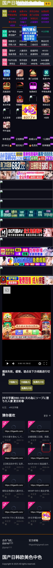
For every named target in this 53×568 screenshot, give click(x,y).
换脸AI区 (23, 45)
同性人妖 (12, 45)
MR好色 (34, 64)
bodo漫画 (45, 60)
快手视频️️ (23, 60)
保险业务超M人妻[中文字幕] (15, 491)
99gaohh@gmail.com (38, 544)
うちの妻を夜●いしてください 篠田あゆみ (21, 437)
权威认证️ (33, 139)
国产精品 (12, 31)
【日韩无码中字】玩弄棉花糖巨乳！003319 (22, 464)
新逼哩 (34, 60)
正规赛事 (20, 139)
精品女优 (45, 41)
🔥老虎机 (33, 145)
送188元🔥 (7, 145)
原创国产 (12, 35)
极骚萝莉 (34, 51)
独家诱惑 (12, 54)
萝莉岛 (12, 64)
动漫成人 (45, 45)
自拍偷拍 (34, 31)
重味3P (12, 51)
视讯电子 (20, 145)
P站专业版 (12, 60)
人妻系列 (23, 51)
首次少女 (23, 54)
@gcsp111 (7, 547)
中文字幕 (45, 31)
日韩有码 (23, 31)
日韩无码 (23, 35)
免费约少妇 (38, 382)
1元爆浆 (46, 139)
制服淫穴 (12, 41)
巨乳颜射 (45, 54)
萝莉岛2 (23, 64)
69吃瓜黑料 (45, 64)
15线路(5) (25, 382)
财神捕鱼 (46, 145)
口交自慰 (23, 41)
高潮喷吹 (34, 54)
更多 (46, 416)
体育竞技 (7, 139)
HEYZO (45, 51)
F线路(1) (13, 382)
